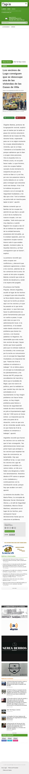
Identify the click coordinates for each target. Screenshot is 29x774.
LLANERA (3, 9)
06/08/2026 (10, 695)
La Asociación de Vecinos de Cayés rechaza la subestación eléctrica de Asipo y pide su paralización (14, 560)
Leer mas (14, 588)
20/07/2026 (10, 720)
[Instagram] (12, 528)
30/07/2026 (10, 706)
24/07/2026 (10, 711)
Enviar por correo (9, 531)
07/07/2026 (10, 730)
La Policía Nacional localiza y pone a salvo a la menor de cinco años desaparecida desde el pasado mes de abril (17, 683)
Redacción (12, 534)
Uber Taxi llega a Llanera (13, 709)
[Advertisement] (14, 44)
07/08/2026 (10, 687)
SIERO (8, 9)
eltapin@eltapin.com (6, 12)
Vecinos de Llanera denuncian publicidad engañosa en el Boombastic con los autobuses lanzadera (15, 584)
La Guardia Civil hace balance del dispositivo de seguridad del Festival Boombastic (20, 61)
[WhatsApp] (5, 528)
